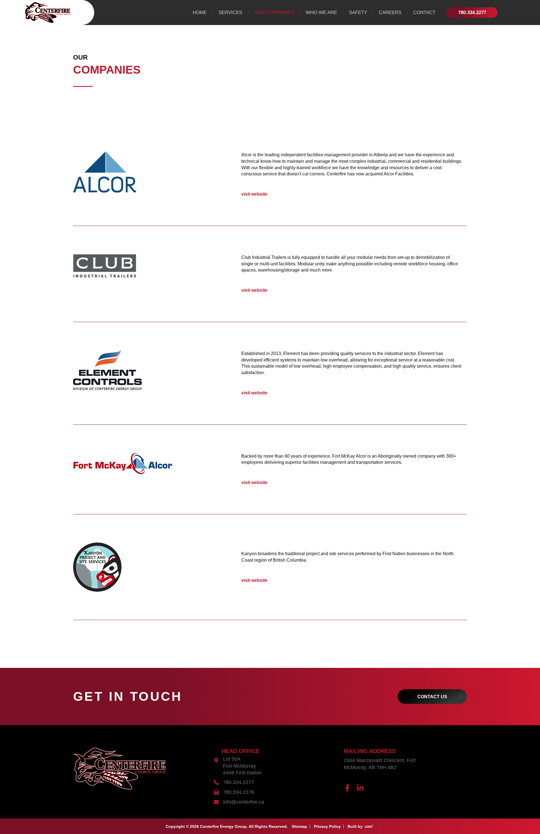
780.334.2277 (238, 782)
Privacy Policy (327, 826)
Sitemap (299, 826)
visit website (254, 193)
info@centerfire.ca (243, 802)
